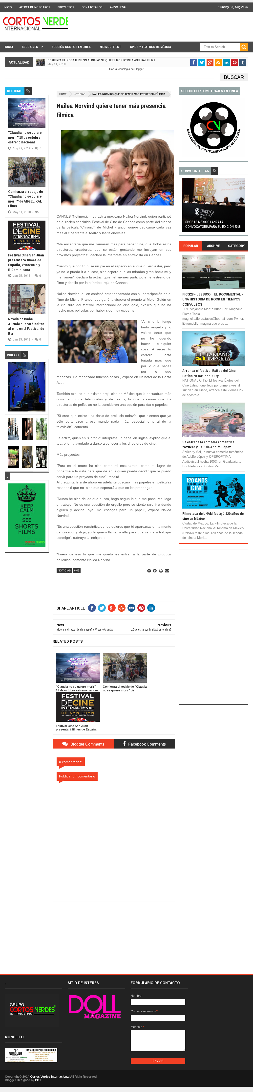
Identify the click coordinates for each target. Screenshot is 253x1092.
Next (241, 206)
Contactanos (92, 7)
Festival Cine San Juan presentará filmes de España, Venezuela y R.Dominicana (26, 262)
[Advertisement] (114, 933)
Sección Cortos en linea (71, 47)
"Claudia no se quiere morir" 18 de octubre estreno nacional (25, 137)
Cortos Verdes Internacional (49, 1076)
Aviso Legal (118, 7)
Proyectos (66, 7)
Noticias (79, 94)
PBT (38, 1080)
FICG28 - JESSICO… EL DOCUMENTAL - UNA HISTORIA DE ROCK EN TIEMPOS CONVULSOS (212, 299)
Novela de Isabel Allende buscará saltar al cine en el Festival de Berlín (26, 326)
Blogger (138, 69)
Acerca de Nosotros (34, 7)
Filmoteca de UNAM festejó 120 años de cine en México (213, 516)
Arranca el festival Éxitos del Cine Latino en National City (208, 373)
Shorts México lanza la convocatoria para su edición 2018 (212, 224)
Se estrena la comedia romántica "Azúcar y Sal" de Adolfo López (208, 444)
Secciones (30, 47)
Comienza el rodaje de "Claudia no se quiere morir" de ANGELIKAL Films (101, 60)
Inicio (8, 7)
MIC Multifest (110, 47)
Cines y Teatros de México (150, 47)
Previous (185, 206)
